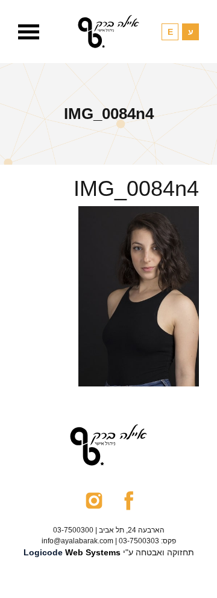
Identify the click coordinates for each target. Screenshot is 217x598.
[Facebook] (128, 500)
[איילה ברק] (108, 31)
